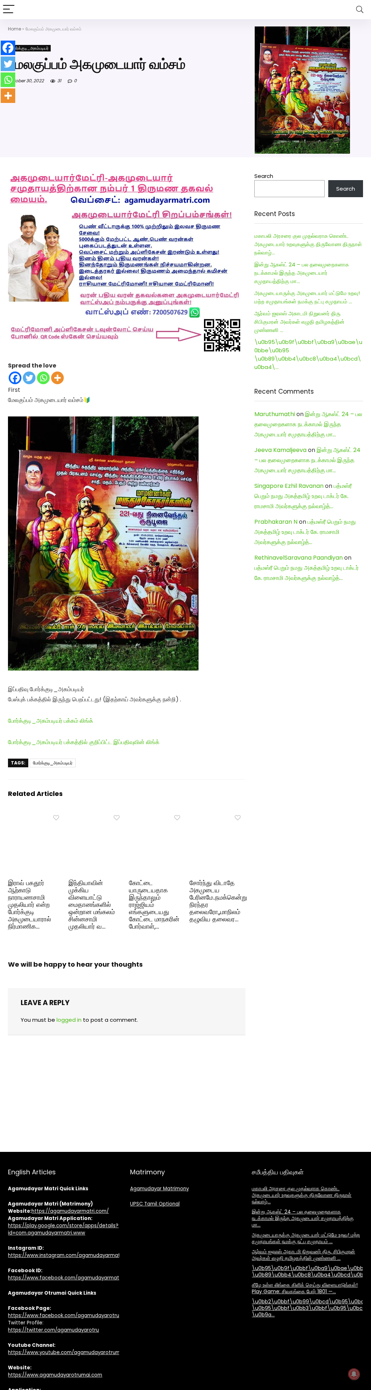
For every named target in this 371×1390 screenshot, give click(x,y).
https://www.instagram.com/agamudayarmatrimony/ (73, 1255)
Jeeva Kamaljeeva (280, 450)
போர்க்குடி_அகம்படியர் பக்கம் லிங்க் (50, 721)
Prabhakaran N (275, 522)
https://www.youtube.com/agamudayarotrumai (66, 1352)
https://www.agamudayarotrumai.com (55, 1375)
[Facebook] (15, 378)
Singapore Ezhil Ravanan (289, 486)
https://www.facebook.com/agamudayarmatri (65, 1277)
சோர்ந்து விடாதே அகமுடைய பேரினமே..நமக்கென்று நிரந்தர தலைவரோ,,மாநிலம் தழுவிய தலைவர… (218, 901)
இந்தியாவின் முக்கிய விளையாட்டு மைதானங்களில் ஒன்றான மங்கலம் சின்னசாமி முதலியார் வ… (91, 905)
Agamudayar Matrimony (159, 1188)
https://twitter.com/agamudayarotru (53, 1330)
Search (263, 176)
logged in (69, 1020)
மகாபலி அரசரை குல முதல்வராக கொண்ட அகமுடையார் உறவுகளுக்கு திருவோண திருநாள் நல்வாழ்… (308, 244)
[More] (57, 378)
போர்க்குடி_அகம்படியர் (29, 48)
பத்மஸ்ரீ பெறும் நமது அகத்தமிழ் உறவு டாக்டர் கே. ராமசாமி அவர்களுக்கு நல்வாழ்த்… (303, 496)
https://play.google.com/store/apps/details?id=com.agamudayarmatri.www (63, 1229)
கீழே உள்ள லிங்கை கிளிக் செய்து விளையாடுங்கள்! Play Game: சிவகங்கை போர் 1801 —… (305, 1288)
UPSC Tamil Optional (155, 1203)
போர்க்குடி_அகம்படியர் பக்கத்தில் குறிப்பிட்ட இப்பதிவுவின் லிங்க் (83, 742)
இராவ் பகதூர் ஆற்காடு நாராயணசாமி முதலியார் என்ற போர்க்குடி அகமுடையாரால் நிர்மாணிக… (29, 905)
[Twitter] (29, 378)
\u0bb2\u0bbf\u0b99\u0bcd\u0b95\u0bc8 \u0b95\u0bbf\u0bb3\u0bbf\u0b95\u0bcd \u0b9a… (309, 1308)
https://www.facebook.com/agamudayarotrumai (68, 1315)
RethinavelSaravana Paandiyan (298, 557)
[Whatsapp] (43, 378)
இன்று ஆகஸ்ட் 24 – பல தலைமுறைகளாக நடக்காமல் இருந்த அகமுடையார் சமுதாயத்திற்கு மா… (301, 273)
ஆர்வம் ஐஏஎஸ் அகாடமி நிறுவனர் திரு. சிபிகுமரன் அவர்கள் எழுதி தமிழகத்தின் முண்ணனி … (299, 322)
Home (14, 29)
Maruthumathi (274, 414)
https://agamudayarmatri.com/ (70, 1211)
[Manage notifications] (354, 1374)
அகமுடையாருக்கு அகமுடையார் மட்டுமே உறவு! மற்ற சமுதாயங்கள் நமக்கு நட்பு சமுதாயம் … (306, 1238)
